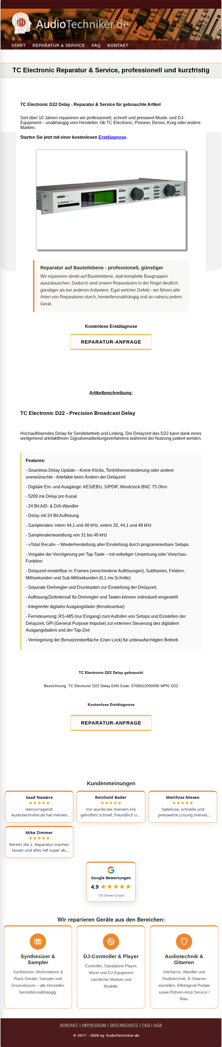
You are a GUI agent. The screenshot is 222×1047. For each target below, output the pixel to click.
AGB (158, 1024)
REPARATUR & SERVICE (58, 45)
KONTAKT (117, 45)
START (18, 45)
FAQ (96, 45)
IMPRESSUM (94, 1024)
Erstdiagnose (112, 137)
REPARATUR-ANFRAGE (111, 342)
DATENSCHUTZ (124, 1024)
